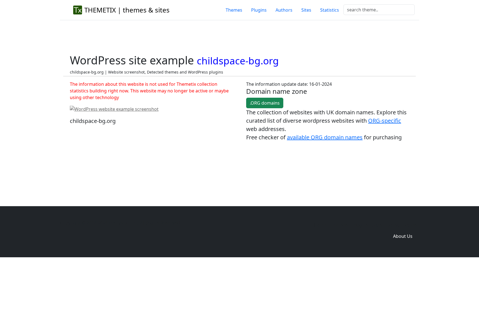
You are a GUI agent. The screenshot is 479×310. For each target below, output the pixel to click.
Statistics (329, 10)
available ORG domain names (325, 137)
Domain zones (402, 225)
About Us (402, 236)
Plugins (259, 10)
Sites (306, 10)
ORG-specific (384, 120)
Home (320, 225)
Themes (234, 10)
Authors (284, 10)
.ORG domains (265, 103)
